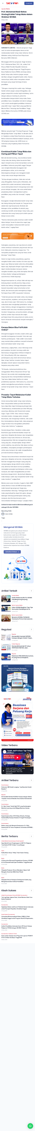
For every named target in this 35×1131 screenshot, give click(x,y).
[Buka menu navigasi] (2, 3)
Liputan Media (5, 9)
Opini (2, 850)
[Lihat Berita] (6, 598)
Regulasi (14, 634)
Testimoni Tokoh (13, 933)
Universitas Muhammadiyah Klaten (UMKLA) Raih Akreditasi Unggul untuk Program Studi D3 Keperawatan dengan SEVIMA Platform (17, 918)
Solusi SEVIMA (16, 895)
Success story (24, 895)
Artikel (13, 644)
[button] (30, 1126)
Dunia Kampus (4, 785)
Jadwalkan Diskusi (11, 552)
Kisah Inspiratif (20, 841)
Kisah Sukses (4, 914)
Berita (13, 605)
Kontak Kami (29, 3)
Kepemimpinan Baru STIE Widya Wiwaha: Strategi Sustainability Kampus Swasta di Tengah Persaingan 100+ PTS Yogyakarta (16, 817)
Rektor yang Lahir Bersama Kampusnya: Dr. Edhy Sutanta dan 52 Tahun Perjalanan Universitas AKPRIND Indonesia (16, 827)
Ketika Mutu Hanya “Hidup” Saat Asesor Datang (14, 852)
